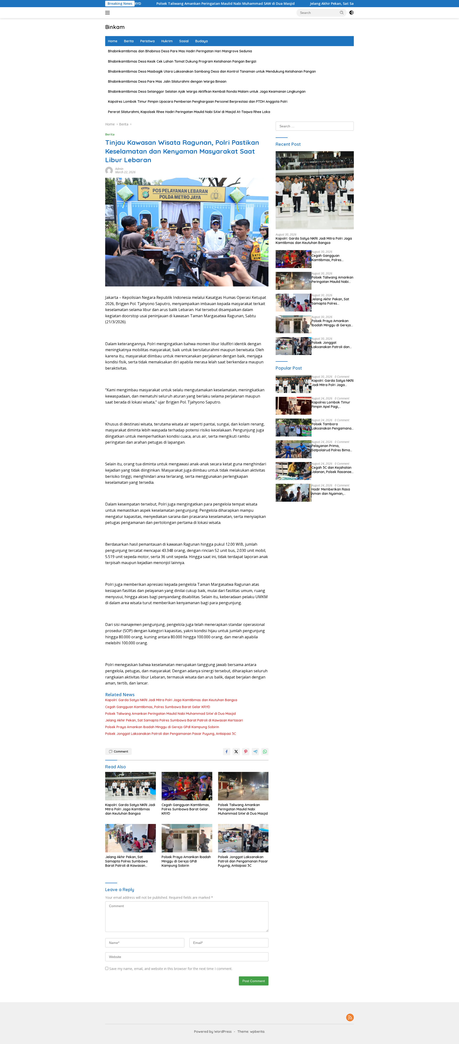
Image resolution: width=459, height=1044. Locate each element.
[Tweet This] (236, 751)
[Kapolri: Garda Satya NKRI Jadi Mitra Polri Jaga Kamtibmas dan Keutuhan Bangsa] (130, 786)
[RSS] (350, 1018)
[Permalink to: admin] (109, 170)
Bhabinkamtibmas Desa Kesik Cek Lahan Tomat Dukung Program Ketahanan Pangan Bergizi (182, 61)
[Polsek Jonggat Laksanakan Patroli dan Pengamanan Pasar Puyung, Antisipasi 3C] (243, 838)
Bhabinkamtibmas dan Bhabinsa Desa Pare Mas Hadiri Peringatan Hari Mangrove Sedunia (180, 51)
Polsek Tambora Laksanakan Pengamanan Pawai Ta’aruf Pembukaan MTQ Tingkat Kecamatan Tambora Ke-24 (332, 426)
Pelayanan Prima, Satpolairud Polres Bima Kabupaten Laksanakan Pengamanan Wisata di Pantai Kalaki (330, 448)
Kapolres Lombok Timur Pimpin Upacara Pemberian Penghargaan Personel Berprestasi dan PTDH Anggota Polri (197, 101)
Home (112, 41)
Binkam (115, 27)
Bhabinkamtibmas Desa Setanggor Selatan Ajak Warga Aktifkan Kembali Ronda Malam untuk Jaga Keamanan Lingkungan (207, 91)
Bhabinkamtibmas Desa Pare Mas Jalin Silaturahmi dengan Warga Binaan (167, 81)
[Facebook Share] (226, 751)
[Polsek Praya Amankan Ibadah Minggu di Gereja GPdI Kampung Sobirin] (187, 838)
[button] (342, 12)
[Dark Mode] (351, 13)
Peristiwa (147, 41)
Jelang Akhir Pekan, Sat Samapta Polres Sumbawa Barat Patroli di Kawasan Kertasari (340, 3)
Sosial (184, 41)
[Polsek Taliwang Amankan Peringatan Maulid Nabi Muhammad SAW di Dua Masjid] (243, 786)
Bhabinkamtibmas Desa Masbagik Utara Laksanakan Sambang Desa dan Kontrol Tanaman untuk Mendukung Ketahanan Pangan (212, 71)
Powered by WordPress (213, 1031)
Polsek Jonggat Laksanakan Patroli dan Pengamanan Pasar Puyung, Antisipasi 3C (170, 734)
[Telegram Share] (255, 751)
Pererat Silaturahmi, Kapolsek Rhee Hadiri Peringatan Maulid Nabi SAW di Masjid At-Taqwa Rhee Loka (189, 112)
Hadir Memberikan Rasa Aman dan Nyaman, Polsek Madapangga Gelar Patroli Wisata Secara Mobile (330, 491)
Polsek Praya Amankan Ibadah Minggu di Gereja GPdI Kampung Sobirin (162, 727)
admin (119, 169)
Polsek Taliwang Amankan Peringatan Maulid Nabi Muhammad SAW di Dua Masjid (184, 3)
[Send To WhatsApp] (264, 751)
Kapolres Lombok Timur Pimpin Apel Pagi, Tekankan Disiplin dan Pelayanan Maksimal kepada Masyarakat (330, 404)
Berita (129, 41)
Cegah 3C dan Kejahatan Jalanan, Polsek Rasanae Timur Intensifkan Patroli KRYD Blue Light (331, 469)
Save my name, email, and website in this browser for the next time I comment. (170, 968)
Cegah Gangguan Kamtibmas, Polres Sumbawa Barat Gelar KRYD (157, 707)
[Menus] (108, 13)
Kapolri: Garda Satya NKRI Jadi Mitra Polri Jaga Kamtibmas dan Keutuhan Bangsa (171, 700)
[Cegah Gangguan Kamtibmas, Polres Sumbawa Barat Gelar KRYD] (187, 786)
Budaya (201, 41)
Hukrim (167, 41)
